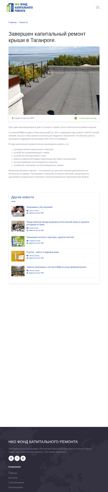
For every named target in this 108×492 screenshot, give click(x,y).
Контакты (13, 478)
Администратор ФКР (36, 213)
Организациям (16, 487)
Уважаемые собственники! (39, 207)
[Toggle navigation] (97, 7)
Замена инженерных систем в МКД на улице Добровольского (56, 267)
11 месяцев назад (87, 118)
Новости (23, 22)
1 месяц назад (33, 256)
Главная (13, 22)
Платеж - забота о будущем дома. (42, 252)
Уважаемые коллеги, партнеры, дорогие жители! (50, 237)
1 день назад (33, 211)
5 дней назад (33, 228)
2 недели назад (34, 241)
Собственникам (16, 482)
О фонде (13, 473)
